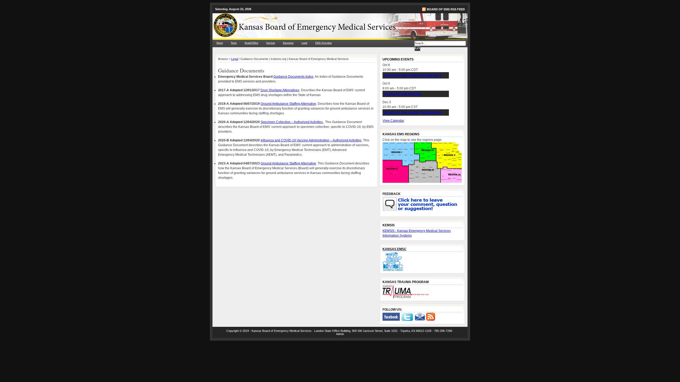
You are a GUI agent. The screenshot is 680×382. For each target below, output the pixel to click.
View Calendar (393, 121)
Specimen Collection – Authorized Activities (292, 122)
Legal (304, 42)
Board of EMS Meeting (402, 94)
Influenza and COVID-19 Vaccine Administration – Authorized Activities (311, 140)
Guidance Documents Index (293, 77)
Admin (340, 334)
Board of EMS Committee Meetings (412, 75)
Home (219, 42)
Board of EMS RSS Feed (446, 9)
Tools (234, 42)
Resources (288, 42)
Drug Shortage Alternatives (280, 90)
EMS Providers (323, 42)
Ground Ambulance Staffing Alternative (288, 104)
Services (270, 42)
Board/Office (251, 42)
